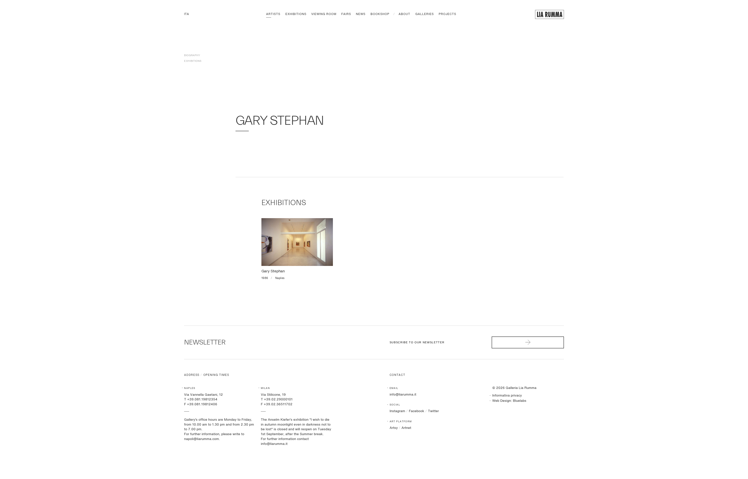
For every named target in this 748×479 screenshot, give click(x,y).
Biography (192, 55)
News (360, 14)
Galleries (424, 14)
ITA (186, 14)
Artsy (394, 428)
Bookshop (379, 14)
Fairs (346, 14)
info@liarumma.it (403, 394)
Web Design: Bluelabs (509, 401)
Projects (447, 14)
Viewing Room (323, 14)
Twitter (433, 411)
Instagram (397, 411)
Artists (273, 14)
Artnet (406, 428)
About (404, 14)
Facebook (416, 411)
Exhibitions (295, 14)
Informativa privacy (507, 395)
